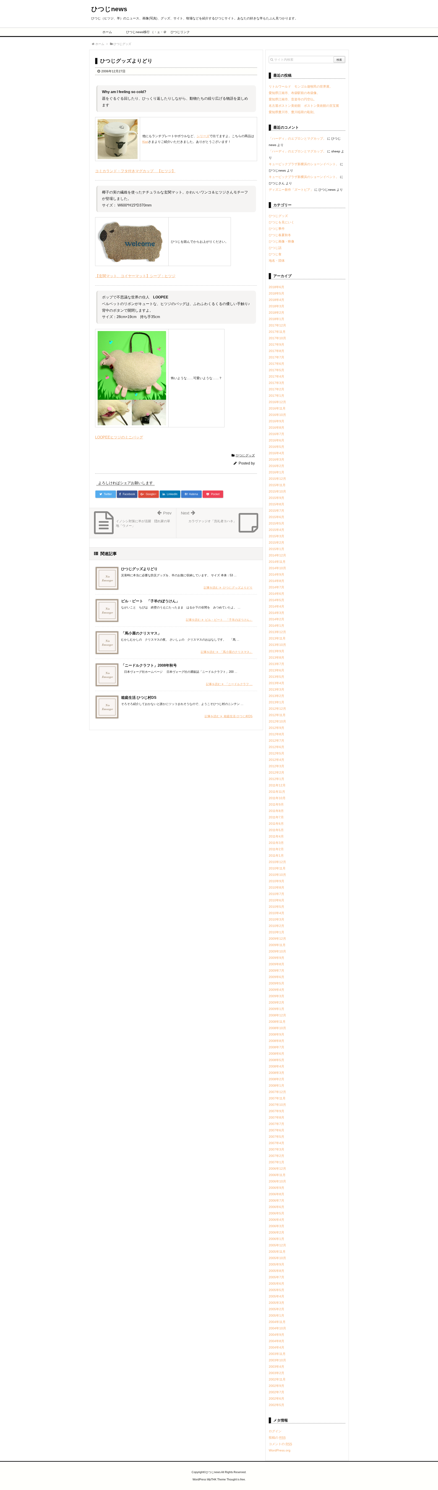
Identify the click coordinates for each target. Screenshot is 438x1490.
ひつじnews (109, 9)
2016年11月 (277, 408)
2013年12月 (277, 632)
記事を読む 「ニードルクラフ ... (229, 684)
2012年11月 (277, 715)
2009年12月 (277, 938)
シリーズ (203, 136)
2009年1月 (276, 1009)
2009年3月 (276, 996)
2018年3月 (276, 306)
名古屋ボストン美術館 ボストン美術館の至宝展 (304, 105)
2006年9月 (276, 1188)
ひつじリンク (180, 32)
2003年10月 (277, 1360)
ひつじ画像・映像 (281, 241)
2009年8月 (276, 964)
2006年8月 (276, 1194)
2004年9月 (276, 1334)
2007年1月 (276, 1162)
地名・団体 (277, 260)
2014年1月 (276, 625)
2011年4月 (276, 836)
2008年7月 (276, 1047)
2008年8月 (276, 1041)
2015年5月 (276, 523)
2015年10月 (277, 491)
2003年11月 (277, 1354)
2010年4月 (276, 913)
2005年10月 (277, 1258)
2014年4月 (276, 606)
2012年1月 (276, 779)
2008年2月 (276, 1079)
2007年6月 (276, 1130)
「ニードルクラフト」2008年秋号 (149, 665)
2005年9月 (276, 1264)
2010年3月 (276, 919)
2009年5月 (276, 983)
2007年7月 (276, 1124)
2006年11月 (277, 1175)
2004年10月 (277, 1328)
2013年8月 (276, 657)
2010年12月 (277, 862)
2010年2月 (276, 926)
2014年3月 (276, 613)
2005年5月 (276, 1290)
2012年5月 (276, 753)
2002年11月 (277, 1379)
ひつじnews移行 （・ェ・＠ (144, 32)
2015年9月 (276, 498)
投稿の (277, 1437)
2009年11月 (277, 945)
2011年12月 (277, 785)
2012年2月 (276, 772)
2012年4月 (276, 760)
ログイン (275, 1431)
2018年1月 (276, 319)
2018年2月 (276, 312)
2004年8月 (276, 1341)
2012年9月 (276, 728)
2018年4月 (276, 300)
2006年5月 (276, 1213)
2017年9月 (276, 344)
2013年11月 (277, 638)
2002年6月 (276, 1398)
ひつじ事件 (277, 228)
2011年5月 (276, 830)
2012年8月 (276, 734)
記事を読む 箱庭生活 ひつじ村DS (229, 716)
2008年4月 (276, 1066)
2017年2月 (276, 389)
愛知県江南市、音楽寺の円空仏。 (293, 99)
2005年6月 (276, 1283)
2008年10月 (277, 1028)
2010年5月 (276, 906)
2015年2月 (276, 542)
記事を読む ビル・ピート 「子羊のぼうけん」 (219, 619)
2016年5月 (276, 447)
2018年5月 (276, 293)
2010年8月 (276, 887)
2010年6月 (276, 900)
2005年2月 (276, 1309)
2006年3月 (276, 1226)
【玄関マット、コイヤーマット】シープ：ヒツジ (135, 276)
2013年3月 (276, 689)
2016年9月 (276, 421)
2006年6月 (276, 1207)
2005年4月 (276, 1296)
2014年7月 (276, 587)
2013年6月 (276, 670)
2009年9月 (276, 958)
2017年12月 (277, 325)
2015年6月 (276, 517)
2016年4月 (276, 453)
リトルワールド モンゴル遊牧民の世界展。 (301, 86)
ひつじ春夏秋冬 (280, 235)
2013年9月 (276, 651)
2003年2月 (276, 1373)
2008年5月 (276, 1060)
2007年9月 (276, 1111)
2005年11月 (277, 1251)
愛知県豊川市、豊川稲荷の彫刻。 (293, 112)
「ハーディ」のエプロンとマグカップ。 (297, 138)
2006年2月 (276, 1232)
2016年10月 (277, 415)
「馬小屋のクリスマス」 (141, 633)
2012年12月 (277, 708)
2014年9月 (276, 574)
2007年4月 (276, 1143)
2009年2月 (276, 1002)
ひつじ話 (275, 248)
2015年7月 (276, 510)
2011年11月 (277, 791)
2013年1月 (276, 702)
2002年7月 (276, 1392)
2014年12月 (277, 555)
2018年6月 (276, 287)
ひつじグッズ (245, 455)
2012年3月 (276, 766)
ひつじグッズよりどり (139, 569)
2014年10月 (277, 568)
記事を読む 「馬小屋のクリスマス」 (227, 652)
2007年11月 (277, 1098)
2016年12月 (277, 402)
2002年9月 (276, 1386)
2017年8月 (276, 351)
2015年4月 (276, 530)
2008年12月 (277, 1015)
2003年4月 (276, 1366)
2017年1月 (276, 395)
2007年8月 (276, 1117)
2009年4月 (276, 990)
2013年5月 (276, 676)
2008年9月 (276, 1034)
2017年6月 (276, 363)
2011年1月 (276, 855)
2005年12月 (277, 1245)
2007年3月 (276, 1149)
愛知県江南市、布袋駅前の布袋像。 (294, 93)
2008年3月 (276, 1073)
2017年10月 (277, 338)
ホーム (107, 32)
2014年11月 (277, 562)
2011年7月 (276, 817)
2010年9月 (276, 881)
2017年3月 (276, 383)
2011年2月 (276, 849)
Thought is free (236, 1479)
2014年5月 (276, 600)
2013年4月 (276, 683)
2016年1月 (276, 472)
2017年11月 (277, 332)
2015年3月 (276, 536)
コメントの (280, 1444)
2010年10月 (277, 875)
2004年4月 (276, 1347)
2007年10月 (277, 1104)
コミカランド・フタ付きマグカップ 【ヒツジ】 (135, 171)
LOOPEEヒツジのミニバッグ (119, 437)
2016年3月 (276, 459)
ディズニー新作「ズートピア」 (291, 189)
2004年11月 (277, 1322)
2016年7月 (276, 434)
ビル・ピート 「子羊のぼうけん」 (150, 601)
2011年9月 (276, 804)
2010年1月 (276, 932)
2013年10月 (277, 645)
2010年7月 (276, 894)
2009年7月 (276, 970)
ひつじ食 (275, 254)
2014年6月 (276, 593)
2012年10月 (277, 721)
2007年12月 (277, 1092)
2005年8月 (276, 1271)
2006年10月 (277, 1181)
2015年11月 (277, 485)
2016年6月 (276, 440)
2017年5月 (276, 370)
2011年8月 (276, 811)
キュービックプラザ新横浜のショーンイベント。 (304, 164)
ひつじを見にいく (281, 222)
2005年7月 (276, 1277)
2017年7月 (276, 357)
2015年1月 (276, 549)
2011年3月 (276, 843)
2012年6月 (276, 747)
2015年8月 (276, 504)
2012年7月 (276, 740)
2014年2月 (276, 619)
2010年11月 (277, 868)
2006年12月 (277, 1168)
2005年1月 (276, 1315)
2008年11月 (277, 1021)
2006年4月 (276, 1219)
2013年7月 (276, 664)
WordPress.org (279, 1450)
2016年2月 (276, 466)
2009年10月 (277, 951)
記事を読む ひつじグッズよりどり (228, 587)
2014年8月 (276, 581)
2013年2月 (276, 696)
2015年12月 (277, 478)
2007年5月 (276, 1136)
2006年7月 (276, 1200)
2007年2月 (276, 1156)
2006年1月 (276, 1239)
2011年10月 (277, 798)
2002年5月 (276, 1405)
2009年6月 (276, 977)
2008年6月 (276, 1053)
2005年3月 (276, 1303)
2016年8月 (276, 427)
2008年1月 (276, 1085)
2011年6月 (276, 823)
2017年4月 (276, 376)
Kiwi (145, 142)
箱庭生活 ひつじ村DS (138, 697)
